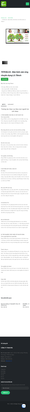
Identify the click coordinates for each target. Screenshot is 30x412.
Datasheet (11, 104)
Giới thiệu (3, 371)
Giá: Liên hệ (4, 79)
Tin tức (2, 374)
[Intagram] (11, 406)
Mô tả (3, 104)
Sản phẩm (10, 17)
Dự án (2, 376)
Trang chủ (3, 17)
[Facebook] (18, 406)
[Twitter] (15, 406)
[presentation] (3, 41)
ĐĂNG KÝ (5, 392)
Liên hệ (2, 378)
